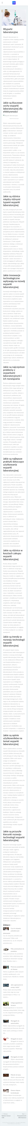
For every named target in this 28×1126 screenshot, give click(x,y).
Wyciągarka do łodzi (17, 1057)
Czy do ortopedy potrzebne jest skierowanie (12, 931)
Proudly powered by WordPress (9, 1122)
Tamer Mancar (18, 1123)
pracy (4, 130)
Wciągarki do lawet (16, 1039)
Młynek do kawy (16, 1075)
